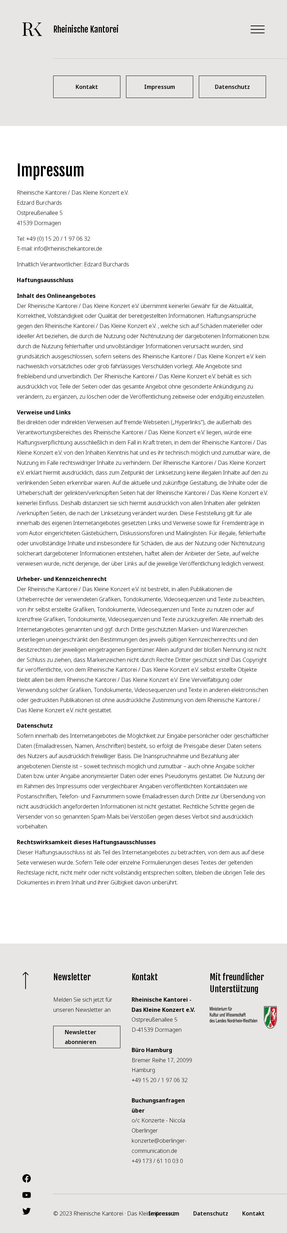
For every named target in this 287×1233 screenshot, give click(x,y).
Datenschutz (210, 1213)
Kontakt (253, 1213)
